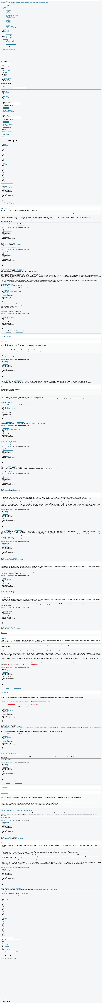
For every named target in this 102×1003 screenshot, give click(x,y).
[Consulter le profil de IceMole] (8, 187)
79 (3, 159)
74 (3, 153)
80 (3, 160)
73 (3, 151)
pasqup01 (5, 709)
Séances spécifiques (10, 17)
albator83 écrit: (5, 495)
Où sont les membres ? (11, 44)
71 (3, 149)
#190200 (9, 243)
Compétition (9, 19)
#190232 (9, 725)
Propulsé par (49, 953)
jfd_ (18, 893)
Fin (4, 165)
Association (5, 39)
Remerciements (9, 26)
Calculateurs (9, 34)
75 (3, 154)
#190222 (9, 591)
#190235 (9, 781)
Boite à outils (6, 31)
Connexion (6, 107)
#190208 (17, 269)
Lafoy (23, 225)
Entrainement (6, 8)
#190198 (9, 202)
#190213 (9, 378)
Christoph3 (6, 290)
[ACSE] (8, 49)
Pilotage (8, 21)
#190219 (9, 489)
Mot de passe (6, 103)
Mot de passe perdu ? (8, 110)
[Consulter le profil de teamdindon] (8, 317)
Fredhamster (6, 407)
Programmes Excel (10, 32)
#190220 (17, 528)
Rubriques (5, 91)
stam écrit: (4, 341)
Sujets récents (6, 92)
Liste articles (6, 30)
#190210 (9, 303)
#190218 (9, 466)
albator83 (19, 225)
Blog (11, 284)
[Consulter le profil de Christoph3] (8, 291)
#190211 (17, 330)
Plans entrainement (10, 35)
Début (4, 144)
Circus (23, 573)
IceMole (5, 186)
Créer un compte (7, 112)
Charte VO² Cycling (10, 40)
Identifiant (5, 102)
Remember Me (4, 67)
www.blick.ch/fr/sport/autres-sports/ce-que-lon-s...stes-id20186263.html (16, 810)
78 (3, 158)
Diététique (8, 22)
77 (3, 156)
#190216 (9, 441)
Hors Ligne (5, 189)
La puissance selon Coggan (12, 15)
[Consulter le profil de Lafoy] (7, 231)
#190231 (9, 686)
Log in (2, 68)
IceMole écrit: (5, 787)
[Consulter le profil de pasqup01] (8, 710)
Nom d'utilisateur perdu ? (8, 111)
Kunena (54, 953)
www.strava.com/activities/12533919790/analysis (46, 889)
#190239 (9, 837)
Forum (4, 29)
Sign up (5, 72)
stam (4, 475)
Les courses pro (18, 203)
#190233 (9, 753)
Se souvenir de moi (9, 105)
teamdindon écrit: (6, 336)
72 (3, 150)
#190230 (9, 627)
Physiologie (8, 12)
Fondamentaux (9, 11)
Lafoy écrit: (4, 208)
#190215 (9, 420)
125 (4, 163)
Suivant (5, 164)
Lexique (8, 25)
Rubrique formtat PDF (11, 27)
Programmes (9, 16)
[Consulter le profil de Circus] (7, 611)
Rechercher (5, 93)
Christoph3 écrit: (6, 387)
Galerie (7, 284)
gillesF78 (26, 893)
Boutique (5, 36)
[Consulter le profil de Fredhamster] (9, 408)
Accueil (5, 7)
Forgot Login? (6, 70)
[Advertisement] (9, 54)
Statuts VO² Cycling (10, 41)
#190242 (9, 886)
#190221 (9, 558)
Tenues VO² (9, 37)
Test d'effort (8, 13)
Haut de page (3, 998)
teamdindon (6, 316)
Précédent (5, 145)
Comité (7, 42)
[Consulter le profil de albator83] (8, 253)
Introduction (8, 10)
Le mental (8, 24)
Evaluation (8, 20)
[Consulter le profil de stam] (7, 477)
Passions (3, 284)
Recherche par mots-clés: (7, 88)
